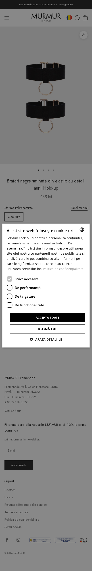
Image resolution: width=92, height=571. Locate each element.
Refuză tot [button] (47, 329)
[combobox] (82, 229)
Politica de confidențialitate (63, 269)
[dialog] (46, 285)
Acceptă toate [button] (47, 317)
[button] (46, 339)
